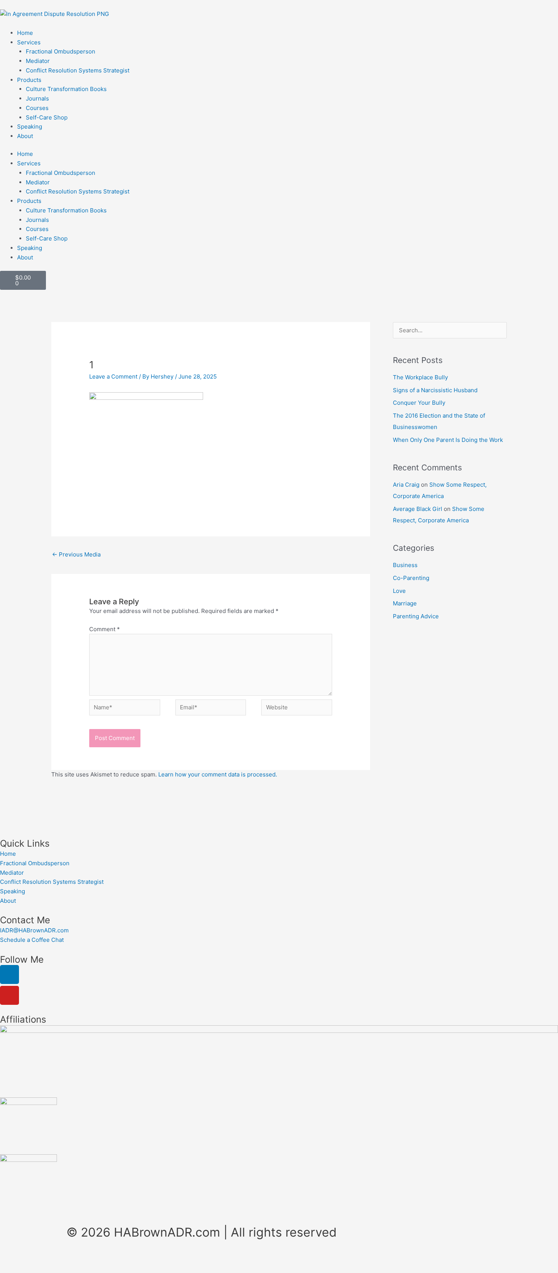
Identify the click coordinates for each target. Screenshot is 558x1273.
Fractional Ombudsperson (60, 51)
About (25, 136)
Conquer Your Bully (419, 402)
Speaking (29, 126)
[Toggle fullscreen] (47, 1259)
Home (25, 32)
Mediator (38, 60)
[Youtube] (9, 995)
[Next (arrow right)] (47, 1269)
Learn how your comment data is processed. (217, 774)
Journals (37, 98)
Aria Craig (406, 484)
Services (29, 42)
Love (399, 590)
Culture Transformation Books (66, 89)
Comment (104, 629)
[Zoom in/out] (15, 1259)
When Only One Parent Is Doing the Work (448, 439)
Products (29, 79)
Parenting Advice (416, 616)
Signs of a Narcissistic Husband (435, 390)
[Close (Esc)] (111, 1259)
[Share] (79, 1259)
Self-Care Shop (47, 117)
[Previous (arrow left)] (15, 1269)
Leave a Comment (113, 376)
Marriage (405, 603)
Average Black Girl (417, 508)
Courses (37, 108)
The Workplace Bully (420, 377)
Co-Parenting (411, 577)
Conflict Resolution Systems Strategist (77, 70)
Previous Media (76, 554)
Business (405, 565)
